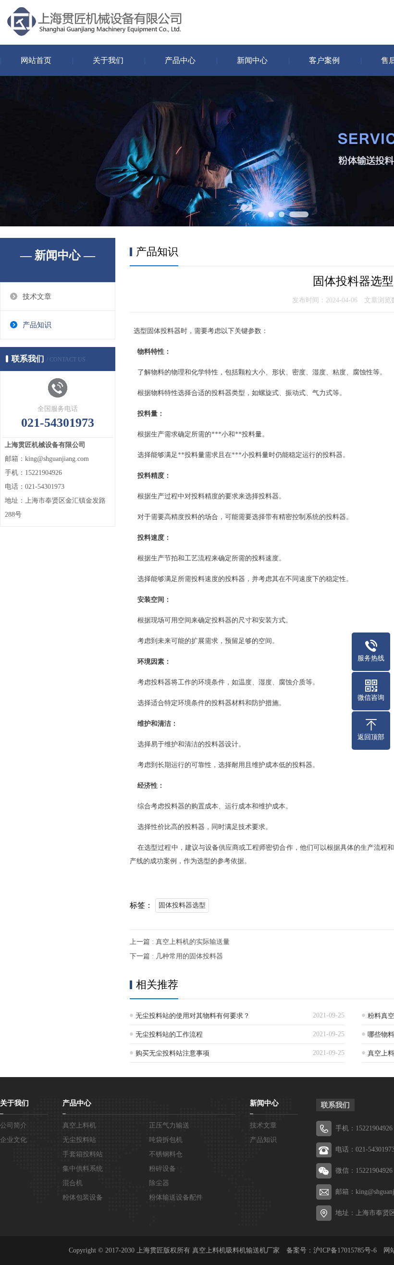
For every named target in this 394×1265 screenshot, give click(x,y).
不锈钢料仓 (166, 1154)
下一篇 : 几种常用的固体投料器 (176, 956)
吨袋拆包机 (166, 1139)
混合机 (72, 1183)
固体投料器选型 (182, 905)
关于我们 (108, 60)
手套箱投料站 (82, 1154)
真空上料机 (79, 1125)
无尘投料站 (79, 1139)
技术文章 (37, 296)
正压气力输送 (169, 1125)
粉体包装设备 (82, 1197)
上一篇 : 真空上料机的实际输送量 (180, 941)
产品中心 (180, 60)
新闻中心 (252, 60)
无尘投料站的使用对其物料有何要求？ (192, 1015)
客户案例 (324, 60)
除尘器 (159, 1183)
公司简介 (13, 1125)
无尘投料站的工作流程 (169, 1034)
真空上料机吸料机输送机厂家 (236, 1250)
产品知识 (37, 325)
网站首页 (36, 60)
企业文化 (13, 1139)
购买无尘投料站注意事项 (172, 1053)
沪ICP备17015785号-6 (345, 1250)
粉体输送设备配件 (176, 1197)
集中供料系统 (82, 1168)
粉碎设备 (162, 1168)
